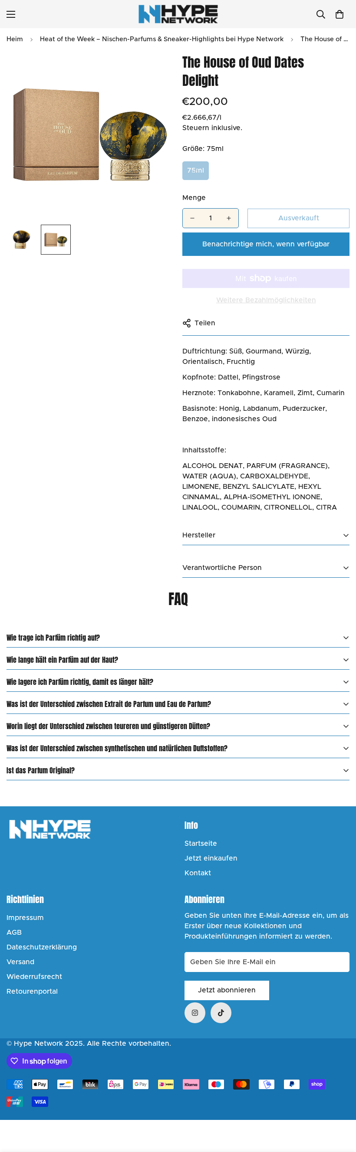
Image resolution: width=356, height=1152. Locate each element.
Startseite (201, 843)
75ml (195, 170)
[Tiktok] (221, 1012)
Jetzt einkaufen (211, 858)
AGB (14, 932)
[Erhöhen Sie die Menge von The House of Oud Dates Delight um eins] (228, 218)
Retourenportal (32, 991)
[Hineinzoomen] (155, 69)
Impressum (25, 917)
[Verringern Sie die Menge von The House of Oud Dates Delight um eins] (192, 218)
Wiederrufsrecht (34, 976)
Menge (194, 197)
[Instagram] (195, 1012)
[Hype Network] (178, 14)
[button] (339, 14)
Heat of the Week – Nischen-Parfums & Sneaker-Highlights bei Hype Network (161, 39)
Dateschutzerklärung (42, 947)
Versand (20, 962)
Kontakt (198, 873)
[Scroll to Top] (339, 1105)
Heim (15, 39)
